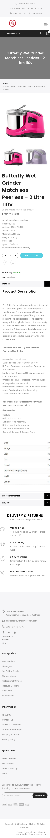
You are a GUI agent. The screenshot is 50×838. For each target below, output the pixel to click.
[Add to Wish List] (6, 262)
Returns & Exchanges (12, 729)
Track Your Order (19, 13)
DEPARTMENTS (13, 33)
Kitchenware (8, 695)
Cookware (7, 690)
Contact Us (7, 719)
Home (5, 83)
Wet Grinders (8, 661)
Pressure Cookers (10, 685)
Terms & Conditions (11, 724)
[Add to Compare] (13, 262)
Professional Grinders (12, 681)
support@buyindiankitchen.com (28, 8)
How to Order (21, 834)
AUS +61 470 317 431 (27, 3)
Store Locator (36, 13)
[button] (7, 640)
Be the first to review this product (18, 209)
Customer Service (38, 834)
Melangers (7, 666)
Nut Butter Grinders (11, 671)
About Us (6, 715)
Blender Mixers (9, 676)
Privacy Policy (8, 739)
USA (4, 643)
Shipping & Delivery (11, 734)
